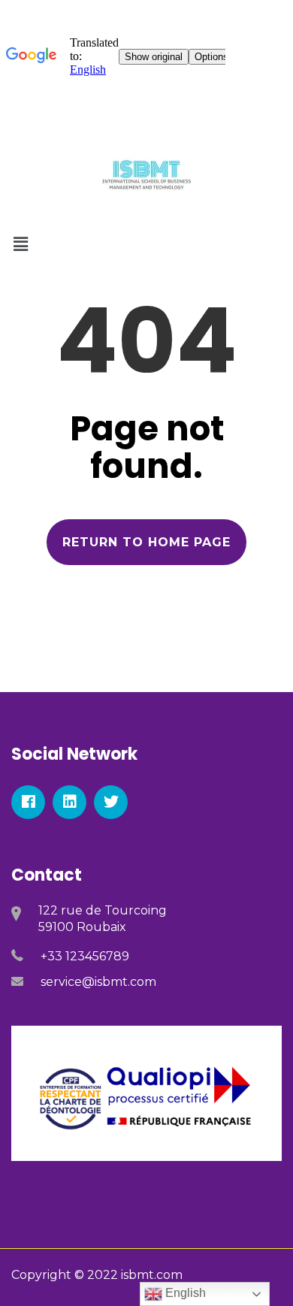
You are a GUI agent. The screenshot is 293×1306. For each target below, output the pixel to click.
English (184, 1292)
